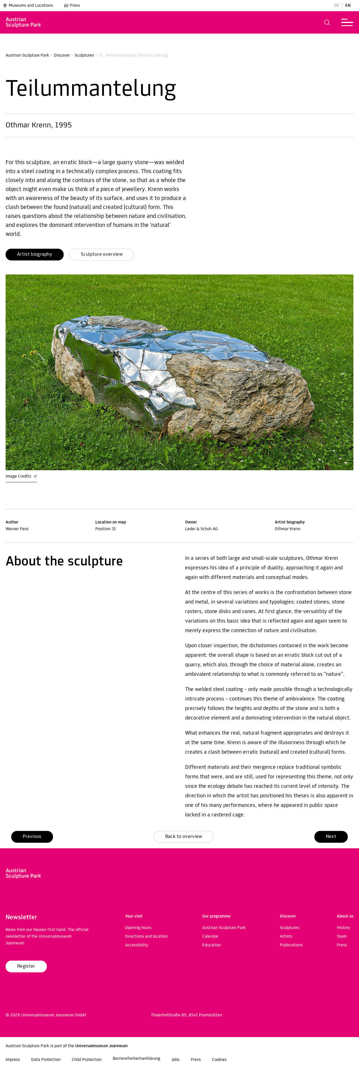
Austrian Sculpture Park (27, 55)
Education (211, 945)
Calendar (210, 936)
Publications (291, 945)
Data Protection (46, 1060)
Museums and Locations (31, 5)
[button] (327, 22)
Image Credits (19, 476)
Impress (13, 1060)
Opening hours (138, 928)
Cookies (219, 1060)
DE (336, 5)
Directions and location (146, 936)
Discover (62, 55)
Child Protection (87, 1060)
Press (75, 5)
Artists (286, 936)
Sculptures (84, 55)
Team (342, 936)
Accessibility (136, 945)
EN (348, 5)
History (343, 928)
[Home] (23, 22)
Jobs (175, 1060)
